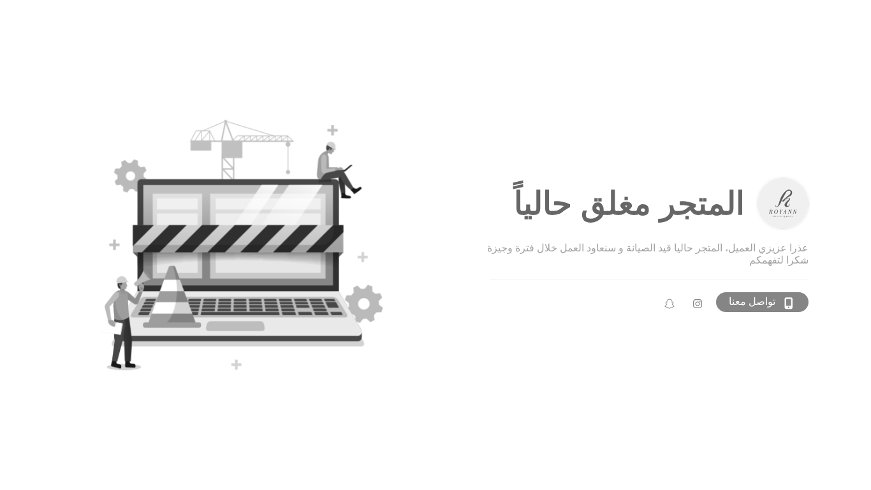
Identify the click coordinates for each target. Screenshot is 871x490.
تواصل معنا (752, 301)
